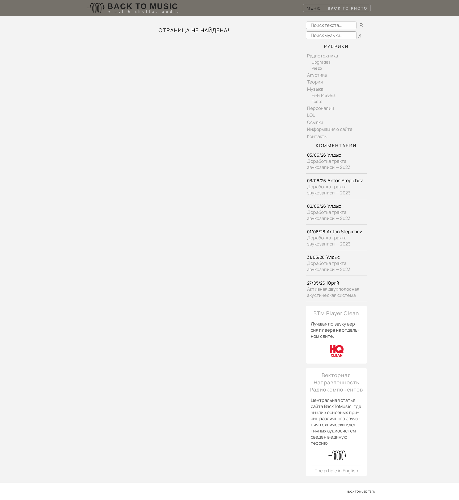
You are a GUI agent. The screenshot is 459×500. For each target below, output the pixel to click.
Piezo (317, 68)
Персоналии (320, 108)
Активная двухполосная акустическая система (333, 292)
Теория (315, 82)
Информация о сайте (330, 129)
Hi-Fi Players (324, 95)
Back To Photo (348, 8)
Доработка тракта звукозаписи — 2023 (329, 164)
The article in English (336, 471)
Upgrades (321, 62)
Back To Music (142, 6)
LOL (311, 115)
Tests (317, 101)
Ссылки (315, 122)
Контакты (317, 136)
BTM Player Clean (336, 313)
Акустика (317, 75)
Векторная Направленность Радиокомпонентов (336, 382)
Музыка (315, 89)
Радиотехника (322, 56)
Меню (314, 8)
